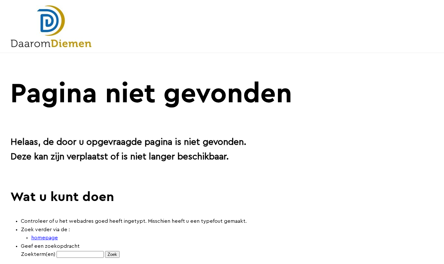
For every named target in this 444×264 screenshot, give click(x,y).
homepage (44, 237)
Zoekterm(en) (38, 254)
